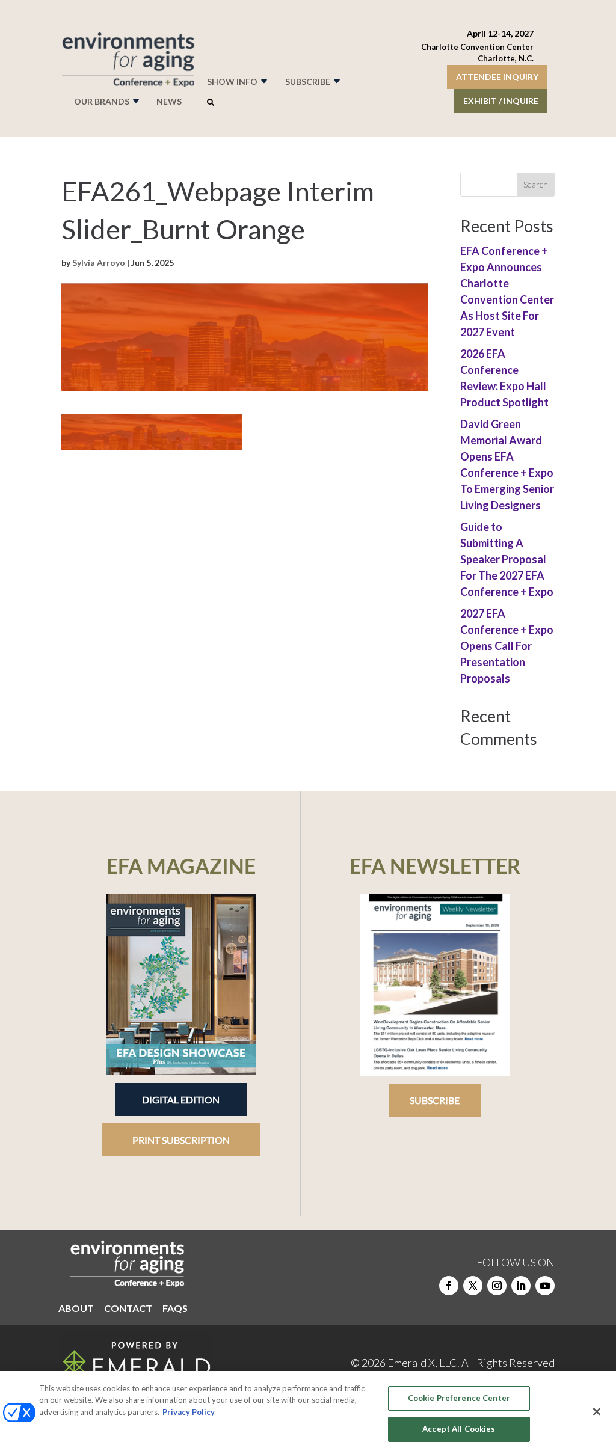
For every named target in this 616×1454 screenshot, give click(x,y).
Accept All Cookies (458, 1429)
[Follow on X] (472, 1285)
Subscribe (435, 1100)
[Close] (597, 1411)
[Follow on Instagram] (497, 1285)
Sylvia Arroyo (98, 262)
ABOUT (76, 1309)
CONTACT (128, 1309)
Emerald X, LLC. (423, 1362)
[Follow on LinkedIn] (521, 1285)
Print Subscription (181, 1140)
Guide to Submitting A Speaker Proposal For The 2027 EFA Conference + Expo (506, 559)
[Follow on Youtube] (545, 1285)
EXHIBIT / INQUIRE (500, 101)
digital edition (181, 1099)
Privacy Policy (188, 1412)
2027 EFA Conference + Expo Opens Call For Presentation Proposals (506, 646)
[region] (308, 1412)
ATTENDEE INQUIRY (497, 77)
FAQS (175, 1309)
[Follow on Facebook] (448, 1285)
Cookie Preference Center (459, 1398)
